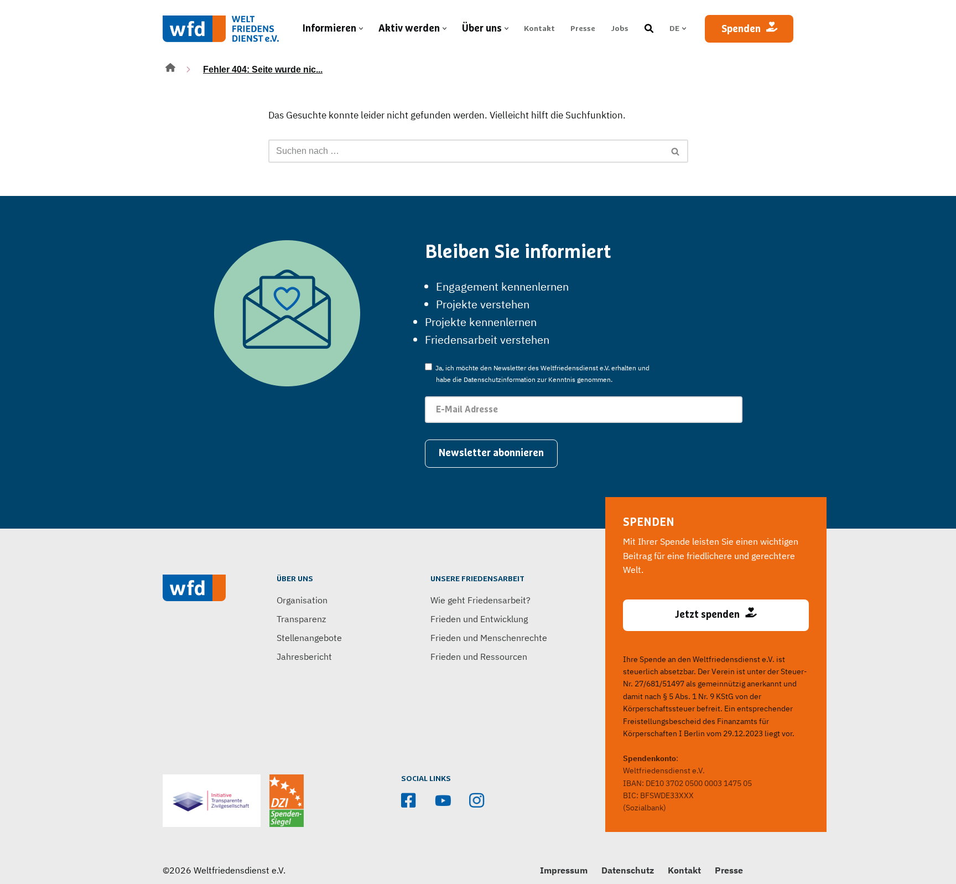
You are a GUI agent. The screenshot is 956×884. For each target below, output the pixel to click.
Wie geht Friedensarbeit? (480, 600)
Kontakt (539, 29)
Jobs (619, 29)
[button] (361, 28)
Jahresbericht (304, 656)
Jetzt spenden (707, 615)
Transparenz (301, 618)
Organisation (302, 600)
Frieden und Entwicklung (479, 618)
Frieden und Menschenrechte (488, 637)
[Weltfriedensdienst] (221, 28)
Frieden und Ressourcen (478, 656)
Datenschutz (627, 870)
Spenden (741, 29)
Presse (582, 29)
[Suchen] (675, 151)
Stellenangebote (309, 637)
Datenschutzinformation (500, 379)
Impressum (564, 870)
